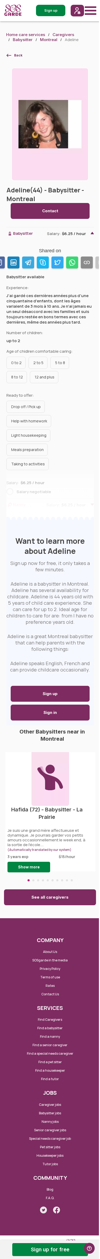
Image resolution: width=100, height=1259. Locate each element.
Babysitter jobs (50, 1113)
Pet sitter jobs (50, 1147)
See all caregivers (50, 897)
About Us (50, 951)
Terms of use (50, 977)
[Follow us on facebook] (56, 1210)
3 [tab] (38, 880)
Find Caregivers (50, 1019)
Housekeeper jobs (50, 1155)
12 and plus (44, 376)
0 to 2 (16, 362)
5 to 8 (60, 362)
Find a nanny (50, 1036)
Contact (50, 210)
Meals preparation (27, 449)
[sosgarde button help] (89, 1248)
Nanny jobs (50, 1121)
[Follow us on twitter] (43, 1210)
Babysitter (23, 39)
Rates (50, 985)
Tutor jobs (50, 1164)
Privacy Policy (50, 968)
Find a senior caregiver (50, 1045)
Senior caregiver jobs (50, 1130)
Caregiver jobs (50, 1104)
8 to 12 (17, 376)
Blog (50, 1189)
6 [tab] (52, 880)
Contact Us (50, 994)
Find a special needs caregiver (50, 1053)
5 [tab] (48, 880)
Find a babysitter (50, 1028)
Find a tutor (50, 1079)
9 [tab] (67, 880)
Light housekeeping (28, 435)
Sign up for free (50, 1250)
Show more (29, 867)
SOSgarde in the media (50, 960)
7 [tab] (57, 880)
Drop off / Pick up (26, 406)
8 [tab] (62, 880)
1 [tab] (28, 880)
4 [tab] (43, 880)
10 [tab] (72, 880)
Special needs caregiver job (50, 1138)
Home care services (25, 34)
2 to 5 (38, 362)
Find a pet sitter (50, 1062)
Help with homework (29, 420)
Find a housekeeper (50, 1070)
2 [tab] (33, 880)
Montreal (48, 39)
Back (18, 55)
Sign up (50, 693)
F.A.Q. (50, 1198)
